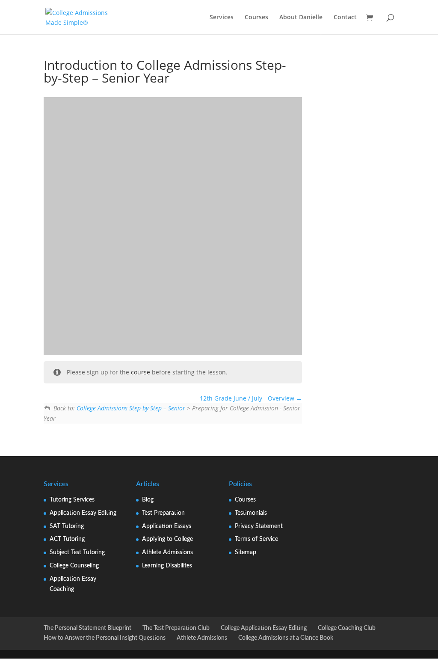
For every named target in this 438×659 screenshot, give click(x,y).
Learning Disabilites (167, 566)
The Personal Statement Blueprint (87, 628)
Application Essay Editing (83, 513)
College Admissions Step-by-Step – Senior (131, 408)
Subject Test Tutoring (77, 552)
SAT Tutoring (67, 526)
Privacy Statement (259, 526)
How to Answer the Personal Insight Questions (105, 638)
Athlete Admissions (167, 552)
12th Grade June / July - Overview (248, 398)
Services (222, 17)
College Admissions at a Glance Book (285, 638)
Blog (148, 500)
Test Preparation (163, 513)
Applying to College (167, 539)
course (140, 372)
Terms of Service (256, 539)
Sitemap (245, 552)
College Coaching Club (347, 628)
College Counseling (74, 566)
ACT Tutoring (67, 539)
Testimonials (251, 513)
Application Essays (166, 526)
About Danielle (301, 17)
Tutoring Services (72, 500)
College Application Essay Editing (264, 628)
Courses (256, 17)
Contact (345, 17)
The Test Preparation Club (176, 628)
